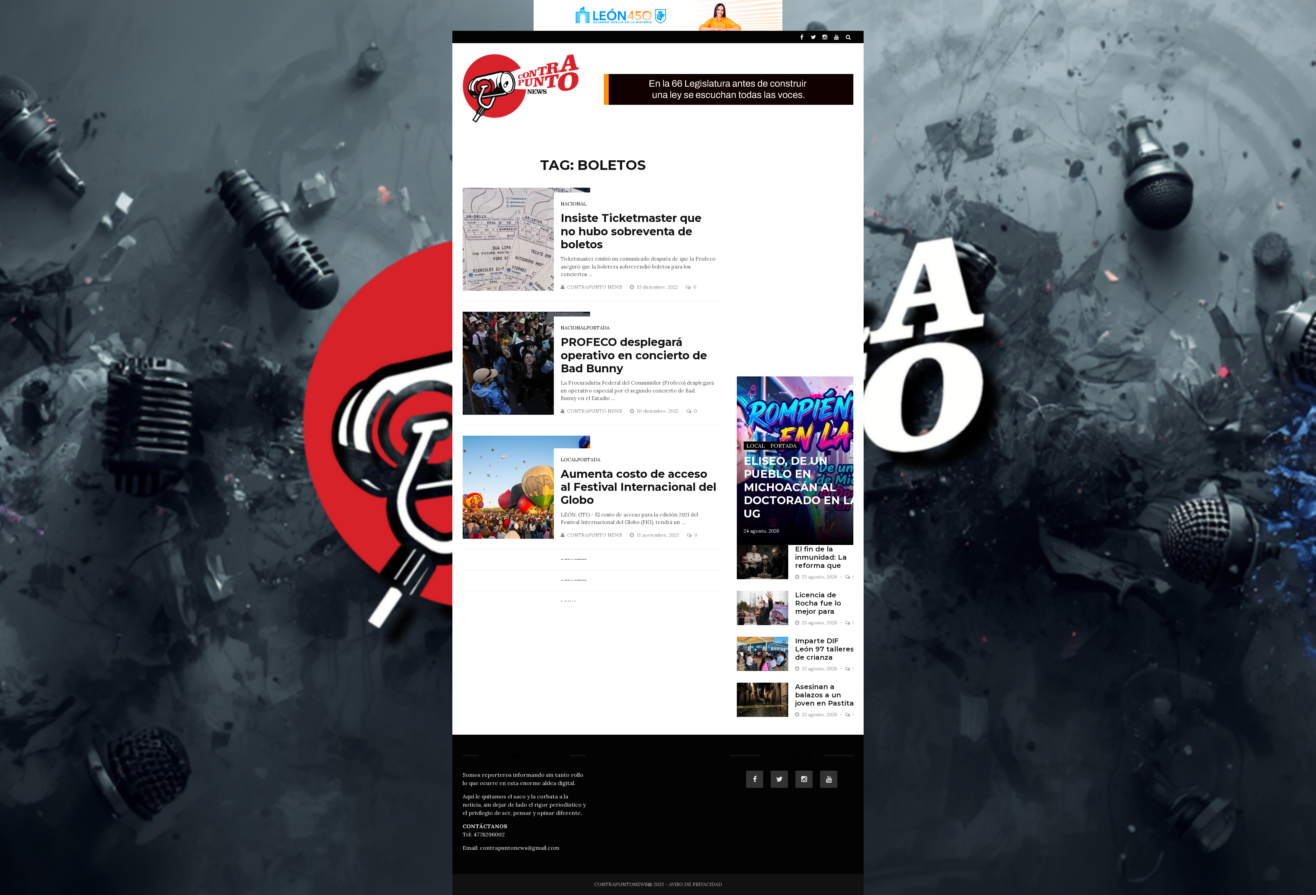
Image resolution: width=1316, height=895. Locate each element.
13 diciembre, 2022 (658, 287)
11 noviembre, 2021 (658, 535)
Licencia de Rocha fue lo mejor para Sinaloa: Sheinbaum (818, 611)
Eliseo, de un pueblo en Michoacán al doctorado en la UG (801, 487)
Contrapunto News (594, 287)
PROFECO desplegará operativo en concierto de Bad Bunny (634, 355)
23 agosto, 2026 (820, 577)
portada (598, 328)
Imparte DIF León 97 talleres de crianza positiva (824, 653)
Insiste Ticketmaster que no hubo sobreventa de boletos (631, 231)
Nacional (573, 204)
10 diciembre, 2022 (658, 411)
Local (569, 460)
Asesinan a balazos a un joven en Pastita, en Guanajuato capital (825, 703)
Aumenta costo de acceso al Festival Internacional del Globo (638, 487)
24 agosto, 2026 (761, 531)
